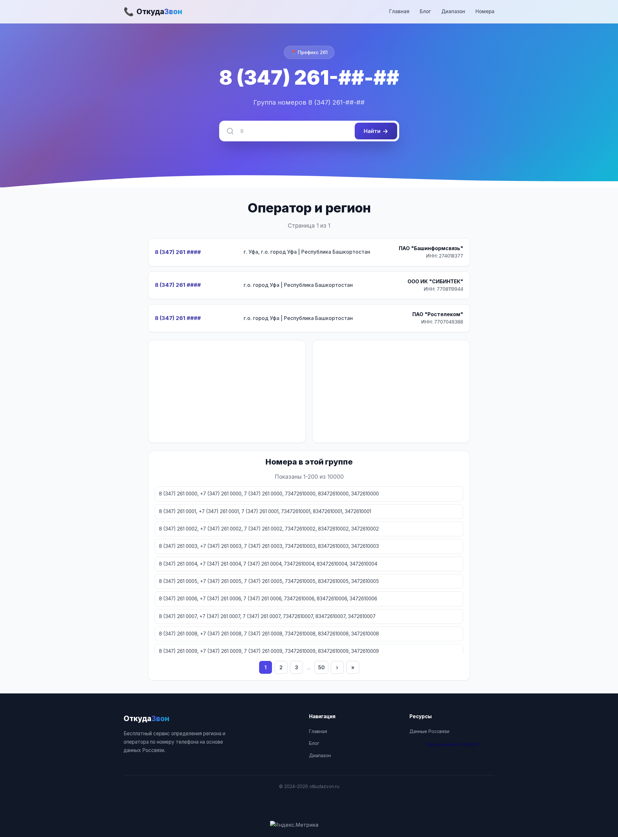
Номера (484, 11)
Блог (425, 11)
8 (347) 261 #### (178, 252)
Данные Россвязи (429, 731)
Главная (399, 11)
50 (321, 667)
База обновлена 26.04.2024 (452, 744)
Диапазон (453, 11)
